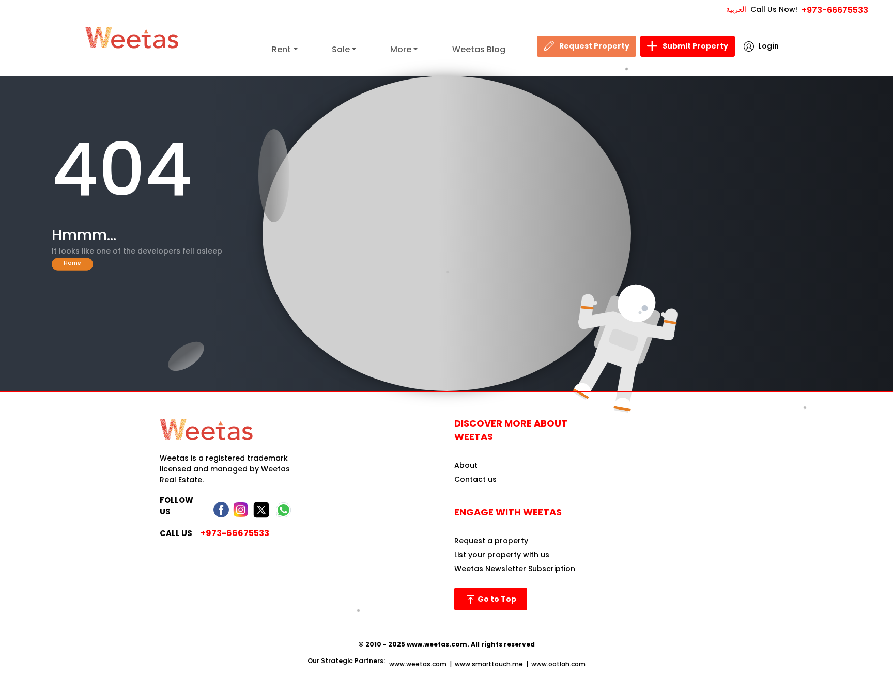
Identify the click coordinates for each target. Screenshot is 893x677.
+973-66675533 (835, 10)
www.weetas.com (417, 663)
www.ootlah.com (558, 663)
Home (72, 262)
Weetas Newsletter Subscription (514, 568)
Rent (281, 49)
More (400, 49)
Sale (341, 49)
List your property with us (501, 554)
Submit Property (695, 46)
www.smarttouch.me (489, 663)
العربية (736, 9)
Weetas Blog (478, 49)
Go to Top (496, 599)
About (466, 465)
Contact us (475, 479)
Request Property (594, 46)
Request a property (491, 541)
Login (768, 46)
